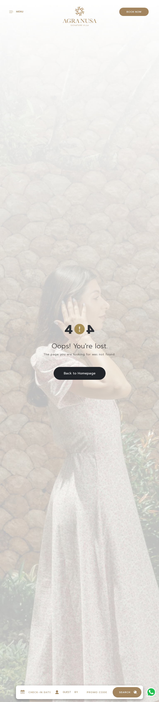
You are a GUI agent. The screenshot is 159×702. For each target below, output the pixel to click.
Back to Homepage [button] (79, 373)
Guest (67, 692)
